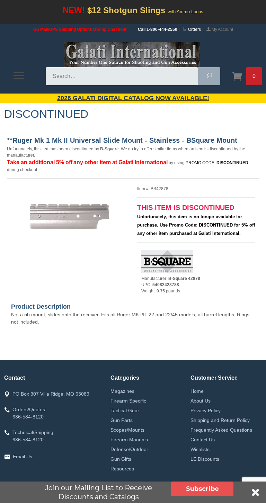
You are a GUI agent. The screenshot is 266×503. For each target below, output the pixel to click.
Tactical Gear (124, 410)
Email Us (22, 456)
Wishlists (200, 449)
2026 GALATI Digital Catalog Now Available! (133, 98)
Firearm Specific (128, 401)
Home (197, 391)
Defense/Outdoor (129, 449)
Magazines (122, 391)
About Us (200, 401)
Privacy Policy (205, 410)
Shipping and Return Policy (220, 420)
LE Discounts (204, 459)
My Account (222, 29)
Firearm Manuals (129, 439)
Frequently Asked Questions (221, 430)
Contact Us (202, 439)
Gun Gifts (120, 459)
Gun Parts (121, 420)
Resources (122, 468)
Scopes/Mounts (127, 430)
